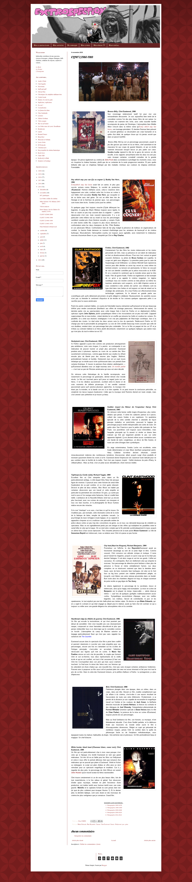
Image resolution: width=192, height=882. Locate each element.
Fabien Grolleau (43, 118)
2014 (40, 260)
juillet (42, 240)
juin (41, 243)
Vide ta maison (44, 206)
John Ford (109, 160)
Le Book (38, 67)
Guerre (112, 824)
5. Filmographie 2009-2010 (114, 812)
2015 (40, 187)
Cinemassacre (42, 147)
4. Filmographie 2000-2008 (114, 810)
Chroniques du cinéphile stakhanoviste (50, 94)
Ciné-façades (42, 84)
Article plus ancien (149, 840)
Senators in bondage (44, 161)
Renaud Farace (42, 134)
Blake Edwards (82, 824)
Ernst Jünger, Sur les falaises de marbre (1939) (50, 210)
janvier (42, 256)
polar (126, 824)
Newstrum (41, 86)
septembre (43, 233)
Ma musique (72, 45)
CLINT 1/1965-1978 (46, 223)
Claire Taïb (41, 155)
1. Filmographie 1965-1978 (114, 805)
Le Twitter (39, 69)
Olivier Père (41, 92)
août (41, 237)
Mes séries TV (99, 45)
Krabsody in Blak (43, 158)
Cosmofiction (42, 108)
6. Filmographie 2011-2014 (114, 815)
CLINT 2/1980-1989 (46, 220)
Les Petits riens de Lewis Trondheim (49, 126)
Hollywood (118, 824)
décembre (43, 189)
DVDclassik (41, 145)
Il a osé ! (40, 105)
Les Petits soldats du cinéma (48, 198)
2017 (40, 180)
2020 (40, 171)
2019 (40, 174)
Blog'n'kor (41, 137)
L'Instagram (40, 71)
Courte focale (42, 97)
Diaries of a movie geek (45, 100)
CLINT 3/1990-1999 (46, 217)
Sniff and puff (42, 89)
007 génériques (44, 195)
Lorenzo (40, 116)
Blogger (104, 865)
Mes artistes (58, 45)
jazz (123, 824)
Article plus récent (77, 840)
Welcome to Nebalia (44, 140)
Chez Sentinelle (42, 113)
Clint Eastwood (105, 824)
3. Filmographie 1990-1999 (114, 807)
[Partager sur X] (96, 821)
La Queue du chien (44, 110)
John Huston (76, 773)
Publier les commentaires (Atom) (90, 844)
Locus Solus (42, 142)
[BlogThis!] (94, 821)
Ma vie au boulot (43, 123)
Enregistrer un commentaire (82, 836)
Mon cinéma (114, 45)
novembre (43, 193)
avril (41, 246)
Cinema (98, 824)
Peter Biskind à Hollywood (48, 227)
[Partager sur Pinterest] (101, 821)
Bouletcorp (41, 129)
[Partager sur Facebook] (99, 821)
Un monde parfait (118, 367)
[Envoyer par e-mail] (91, 821)
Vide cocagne (42, 121)
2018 (40, 177)
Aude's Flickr (42, 81)
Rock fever (41, 153)
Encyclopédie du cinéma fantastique (49, 150)
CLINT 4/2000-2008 (46, 214)
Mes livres (85, 45)
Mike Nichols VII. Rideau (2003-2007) (50, 202)
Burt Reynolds (91, 824)
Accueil (113, 840)
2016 (40, 183)
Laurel (40, 132)
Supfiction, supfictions (45, 102)
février (42, 253)
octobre (42, 230)
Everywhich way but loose (81, 185)
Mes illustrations (41, 45)
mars (41, 249)
